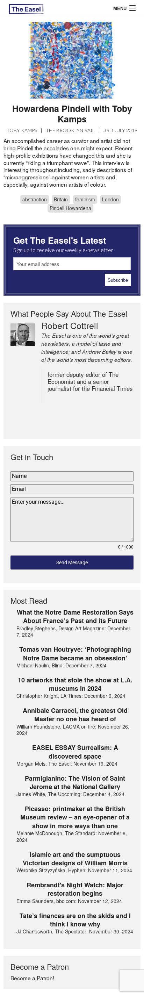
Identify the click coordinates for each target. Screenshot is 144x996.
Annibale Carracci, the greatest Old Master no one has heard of (75, 714)
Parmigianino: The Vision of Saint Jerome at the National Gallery (75, 782)
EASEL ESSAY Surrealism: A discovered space (75, 751)
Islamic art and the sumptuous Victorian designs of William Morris (75, 858)
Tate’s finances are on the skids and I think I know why (75, 920)
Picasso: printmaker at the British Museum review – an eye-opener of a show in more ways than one (75, 817)
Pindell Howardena (70, 208)
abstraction (34, 199)
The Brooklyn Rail (70, 130)
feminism (85, 199)
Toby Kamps (22, 130)
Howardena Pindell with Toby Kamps (72, 113)
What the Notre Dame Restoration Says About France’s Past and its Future (75, 616)
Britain (61, 199)
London (110, 199)
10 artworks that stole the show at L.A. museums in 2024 (75, 684)
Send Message (72, 562)
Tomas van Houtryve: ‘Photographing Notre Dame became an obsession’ (75, 653)
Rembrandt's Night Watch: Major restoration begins (75, 889)
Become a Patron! (32, 978)
